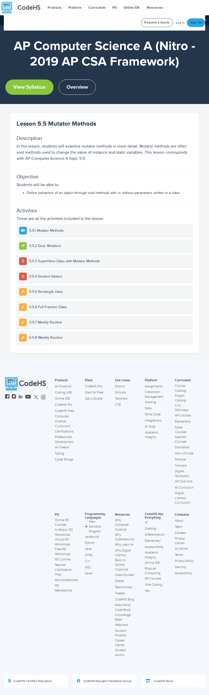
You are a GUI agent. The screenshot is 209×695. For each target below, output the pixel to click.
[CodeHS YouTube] (28, 397)
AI (146, 522)
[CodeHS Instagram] (14, 397)
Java (88, 549)
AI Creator (62, 447)
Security (180, 567)
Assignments (154, 386)
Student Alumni (120, 652)
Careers (180, 533)
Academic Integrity (152, 434)
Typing (59, 453)
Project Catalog (180, 398)
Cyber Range (64, 459)
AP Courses (183, 415)
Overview (77, 87)
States (119, 581)
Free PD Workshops (62, 551)
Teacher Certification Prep (63, 569)
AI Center (181, 549)
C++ (87, 561)
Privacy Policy (184, 561)
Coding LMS (63, 392)
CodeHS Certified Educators (33, 681)
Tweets (120, 593)
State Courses (181, 429)
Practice (180, 459)
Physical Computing (152, 571)
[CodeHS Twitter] (35, 397)
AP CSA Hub (183, 481)
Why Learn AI (124, 545)
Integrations (153, 420)
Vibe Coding (153, 585)
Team (178, 527)
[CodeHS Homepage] (23, 7)
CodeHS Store (163, 681)
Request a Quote (157, 22)
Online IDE (62, 399)
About (179, 521)
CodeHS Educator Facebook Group (107, 681)
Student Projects (120, 633)
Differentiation (155, 535)
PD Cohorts (63, 559)
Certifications (64, 431)
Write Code (153, 414)
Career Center (120, 642)
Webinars (121, 625)
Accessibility (183, 573)
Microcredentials (66, 580)
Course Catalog (180, 388)
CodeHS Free (64, 411)
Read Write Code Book (123, 607)
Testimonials (123, 587)
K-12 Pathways (181, 407)
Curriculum (183, 380)
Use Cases (122, 380)
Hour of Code (184, 453)
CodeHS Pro (63, 405)
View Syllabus (29, 87)
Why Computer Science (122, 525)
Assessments (154, 547)
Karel (88, 573)
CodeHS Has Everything (154, 516)
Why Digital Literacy (123, 552)
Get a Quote (93, 399)
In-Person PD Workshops (64, 532)
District (120, 386)
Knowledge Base (123, 617)
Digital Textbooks (182, 473)
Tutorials (181, 466)
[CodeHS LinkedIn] (20, 397)
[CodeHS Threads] (43, 397)
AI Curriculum (184, 488)
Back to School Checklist (121, 565)
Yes (147, 591)
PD (57, 514)
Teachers (121, 399)
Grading (150, 402)
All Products (63, 386)
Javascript (92, 537)
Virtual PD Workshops (62, 541)
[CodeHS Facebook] (7, 397)
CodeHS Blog (124, 599)
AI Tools (150, 427)
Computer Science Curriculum (62, 421)
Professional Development (64, 439)
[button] (56, 7)
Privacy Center (180, 540)
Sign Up (196, 22)
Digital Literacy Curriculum (182, 498)
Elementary (183, 421)
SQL (88, 567)
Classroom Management (154, 394)
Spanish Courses (181, 439)
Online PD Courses (62, 522)
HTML (89, 555)
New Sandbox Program (95, 526)
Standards (182, 447)
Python (90, 543)
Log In (180, 23)
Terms (179, 555)
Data (148, 408)
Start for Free (94, 392)
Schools (120, 392)
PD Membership (63, 588)
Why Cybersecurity (124, 537)
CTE (118, 405)
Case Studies (124, 575)
